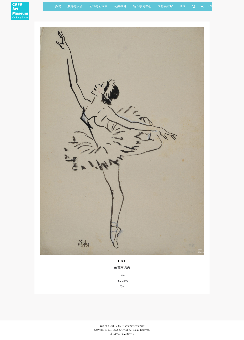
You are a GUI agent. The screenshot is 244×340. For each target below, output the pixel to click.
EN (210, 6)
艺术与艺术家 (98, 6)
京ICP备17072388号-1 (122, 333)
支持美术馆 (165, 6)
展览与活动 (75, 6)
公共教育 (120, 6)
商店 (183, 6)
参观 (58, 6)
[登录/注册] (202, 6)
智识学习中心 (142, 6)
